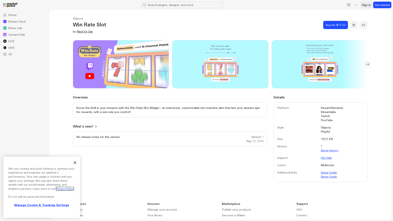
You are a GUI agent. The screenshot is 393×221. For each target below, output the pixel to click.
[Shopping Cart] (349, 5)
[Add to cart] (354, 25)
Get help (326, 157)
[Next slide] (367, 64)
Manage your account (162, 209)
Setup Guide (329, 172)
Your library (154, 215)
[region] (41, 187)
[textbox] (170, 110)
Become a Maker (233, 215)
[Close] (74, 162)
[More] (356, 5)
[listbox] (24, 35)
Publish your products (236, 209)
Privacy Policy (64, 188)
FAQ (299, 209)
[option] (24, 15)
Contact (301, 215)
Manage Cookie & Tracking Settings (41, 205)
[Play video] (121, 64)
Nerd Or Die (85, 31)
